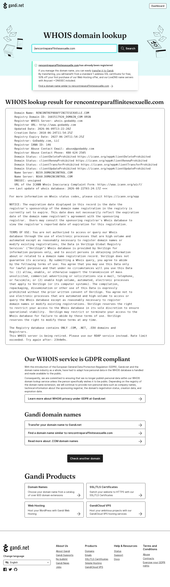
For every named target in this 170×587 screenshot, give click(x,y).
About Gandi (63, 551)
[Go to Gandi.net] (13, 6)
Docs (117, 559)
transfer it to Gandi (102, 70)
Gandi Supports (64, 555)
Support (118, 555)
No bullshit (62, 559)
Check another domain (85, 458)
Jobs (58, 567)
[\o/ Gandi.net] (27, 548)
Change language (13, 556)
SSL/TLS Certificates (96, 559)
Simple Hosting (93, 563)
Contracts (148, 558)
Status (117, 551)
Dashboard (157, 5)
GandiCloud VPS (94, 567)
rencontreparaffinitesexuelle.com (59, 65)
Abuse (146, 554)
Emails (88, 555)
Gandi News (62, 563)
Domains (89, 551)
